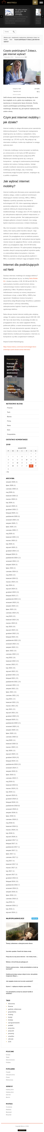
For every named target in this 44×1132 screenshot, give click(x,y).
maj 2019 (9, 781)
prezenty (11, 1033)
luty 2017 (9, 871)
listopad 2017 (10, 843)
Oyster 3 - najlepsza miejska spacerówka (18, 986)
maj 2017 (9, 861)
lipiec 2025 (9, 527)
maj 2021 (9, 699)
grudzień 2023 (11, 592)
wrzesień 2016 (11, 888)
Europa (8, 1054)
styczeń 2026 (10, 506)
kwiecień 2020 (11, 743)
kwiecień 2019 (11, 785)
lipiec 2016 (9, 895)
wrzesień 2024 (11, 561)
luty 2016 (9, 909)
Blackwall (9, 1112)
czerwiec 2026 (11, 489)
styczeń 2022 (10, 671)
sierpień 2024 (10, 564)
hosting (10, 1014)
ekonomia (11, 1003)
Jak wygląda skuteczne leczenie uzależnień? (19, 981)
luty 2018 (9, 833)
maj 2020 (9, 740)
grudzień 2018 (11, 799)
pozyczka (11, 1028)
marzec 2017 (10, 867)
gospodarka (12, 1012)
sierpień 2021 (10, 688)
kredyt (10, 1017)
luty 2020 (9, 750)
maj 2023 (9, 616)
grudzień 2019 (11, 757)
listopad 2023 (10, 595)
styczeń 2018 (10, 836)
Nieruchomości (10, 1060)
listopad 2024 (10, 554)
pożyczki (11, 1031)
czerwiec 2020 (11, 737)
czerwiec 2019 (11, 778)
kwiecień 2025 (11, 537)
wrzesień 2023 (11, 602)
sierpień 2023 (10, 606)
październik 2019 (12, 764)
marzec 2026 (10, 499)
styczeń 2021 (10, 712)
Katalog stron (10, 1089)
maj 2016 (9, 902)
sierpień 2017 (10, 850)
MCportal (8, 1115)
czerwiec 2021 (11, 695)
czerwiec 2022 (11, 654)
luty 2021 (9, 709)
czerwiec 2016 (11, 898)
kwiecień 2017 (11, 864)
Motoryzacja (9, 1080)
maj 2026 (9, 492)
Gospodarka (11, 434)
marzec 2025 (10, 540)
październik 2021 (12, 681)
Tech (11, 39)
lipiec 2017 (9, 854)
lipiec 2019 (9, 774)
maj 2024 (9, 575)
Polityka (8, 1062)
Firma (9, 421)
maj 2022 (9, 657)
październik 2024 (12, 558)
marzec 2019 (10, 788)
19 (17, 462)
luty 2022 (9, 668)
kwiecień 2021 (11, 702)
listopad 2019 (10, 761)
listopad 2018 (10, 802)
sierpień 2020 (10, 730)
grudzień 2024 (11, 551)
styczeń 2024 (10, 589)
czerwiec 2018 (11, 819)
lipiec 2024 (9, 568)
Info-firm (8, 1095)
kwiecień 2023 (11, 620)
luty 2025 (9, 544)
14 (26, 459)
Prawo (8, 1077)
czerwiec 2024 (11, 571)
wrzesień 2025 (11, 520)
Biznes (9, 416)
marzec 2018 (10, 830)
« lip (7, 472)
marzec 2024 (10, 582)
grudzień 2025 (11, 509)
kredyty (10, 1020)
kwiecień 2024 (11, 578)
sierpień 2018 (10, 812)
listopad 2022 (10, 637)
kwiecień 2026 (11, 496)
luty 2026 (9, 502)
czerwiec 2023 (11, 613)
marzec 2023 (10, 623)
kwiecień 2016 (11, 905)
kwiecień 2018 (11, 826)
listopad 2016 (10, 881)
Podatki (8, 1072)
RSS (35, 2)
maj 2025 (9, 533)
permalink (37, 88)
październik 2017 (12, 847)
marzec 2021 (10, 706)
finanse (10, 1006)
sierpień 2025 (10, 523)
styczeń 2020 (10, 754)
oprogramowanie (14, 1023)
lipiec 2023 (9, 609)
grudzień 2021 (11, 675)
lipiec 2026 (9, 485)
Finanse (9, 408)
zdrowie (10, 1039)
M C (26, 57)
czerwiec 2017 (11, 857)
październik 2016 (12, 885)
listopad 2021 (10, 678)
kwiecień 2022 (11, 661)
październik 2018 (12, 805)
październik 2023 (12, 599)
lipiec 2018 (9, 816)
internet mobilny (17, 94)
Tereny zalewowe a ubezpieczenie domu (19, 943)
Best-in (8, 1097)
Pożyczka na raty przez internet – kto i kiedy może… (22, 956)
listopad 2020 (10, 719)
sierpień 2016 (10, 892)
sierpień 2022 (10, 647)
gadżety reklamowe (14, 1009)
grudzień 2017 (11, 840)
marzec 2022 (10, 664)
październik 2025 (12, 516)
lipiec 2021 (9, 692)
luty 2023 (9, 626)
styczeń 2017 (10, 874)
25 (13, 466)
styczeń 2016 (10, 912)
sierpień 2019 (10, 771)
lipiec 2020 (9, 733)
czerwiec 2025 (11, 530)
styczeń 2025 (10, 547)
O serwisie (9, 1107)
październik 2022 (12, 640)
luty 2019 (9, 792)
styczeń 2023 (10, 630)
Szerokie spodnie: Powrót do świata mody (18, 951)
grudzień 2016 (11, 878)
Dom (8, 430)
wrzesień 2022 (11, 644)
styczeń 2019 (10, 795)
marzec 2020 (10, 747)
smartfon (11, 1036)
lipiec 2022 (9, 650)
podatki (10, 1025)
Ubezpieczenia (10, 1075)
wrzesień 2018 (11, 809)
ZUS (9, 1041)
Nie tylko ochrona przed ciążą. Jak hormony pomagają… (21, 12)
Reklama (8, 1109)
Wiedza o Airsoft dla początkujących (17, 962)
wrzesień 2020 (11, 726)
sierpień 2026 (10, 482)
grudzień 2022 (11, 633)
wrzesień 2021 (11, 685)
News (9, 425)
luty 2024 (9, 585)
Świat (7, 1057)
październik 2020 (12, 723)
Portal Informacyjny (9, 2)
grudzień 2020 (11, 716)
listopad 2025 (10, 513)
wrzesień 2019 (11, 768)
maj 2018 (9, 823)
